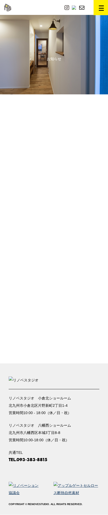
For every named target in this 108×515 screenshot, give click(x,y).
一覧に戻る (54, 345)
